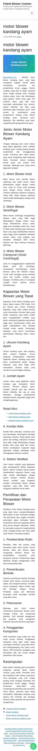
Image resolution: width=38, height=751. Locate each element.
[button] (33, 746)
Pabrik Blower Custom (17, 3)
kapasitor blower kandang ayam (21, 421)
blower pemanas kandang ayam (18, 718)
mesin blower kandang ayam (20, 413)
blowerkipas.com (9, 77)
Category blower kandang (16, 709)
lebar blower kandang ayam (19, 417)
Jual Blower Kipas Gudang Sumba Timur (19, 729)
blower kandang (12, 712)
